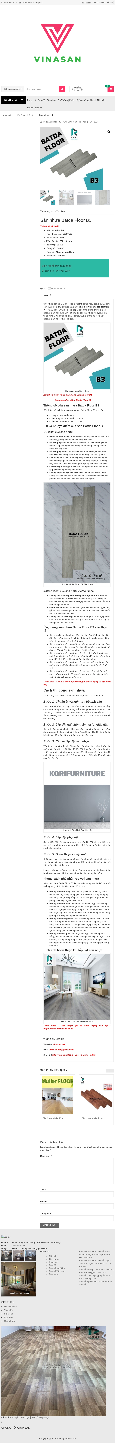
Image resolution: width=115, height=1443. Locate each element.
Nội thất (101, 100)
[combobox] (12, 89)
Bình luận (46, 1156)
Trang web (45, 1213)
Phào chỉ (73, 100)
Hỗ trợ (110, 2)
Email (43, 1201)
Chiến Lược (9, 1321)
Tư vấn (30, 107)
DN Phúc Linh (10, 1306)
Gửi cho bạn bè (58, 288)
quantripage (51, 122)
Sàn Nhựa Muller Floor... (54, 1118)
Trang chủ (31, 100)
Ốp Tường (63, 100)
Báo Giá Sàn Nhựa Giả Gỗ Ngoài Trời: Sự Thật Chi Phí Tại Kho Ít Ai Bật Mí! (95, 1263)
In (44, 288)
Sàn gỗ (15, 1417)
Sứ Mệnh (8, 1314)
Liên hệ (38, 107)
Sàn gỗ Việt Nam (57, 1271)
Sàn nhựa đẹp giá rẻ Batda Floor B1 (73, 395)
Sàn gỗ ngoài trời (87, 100)
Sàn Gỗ (41, 100)
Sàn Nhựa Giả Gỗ (25, 115)
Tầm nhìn (8, 1310)
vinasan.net (59, 1044)
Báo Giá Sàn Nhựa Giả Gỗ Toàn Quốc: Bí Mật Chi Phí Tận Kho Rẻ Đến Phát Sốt (95, 1254)
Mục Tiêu (8, 1317)
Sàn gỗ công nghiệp (40, 1417)
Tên (43, 1189)
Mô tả (47, 295)
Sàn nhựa (51, 100)
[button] (109, 131)
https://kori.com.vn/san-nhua (58, 1028)
